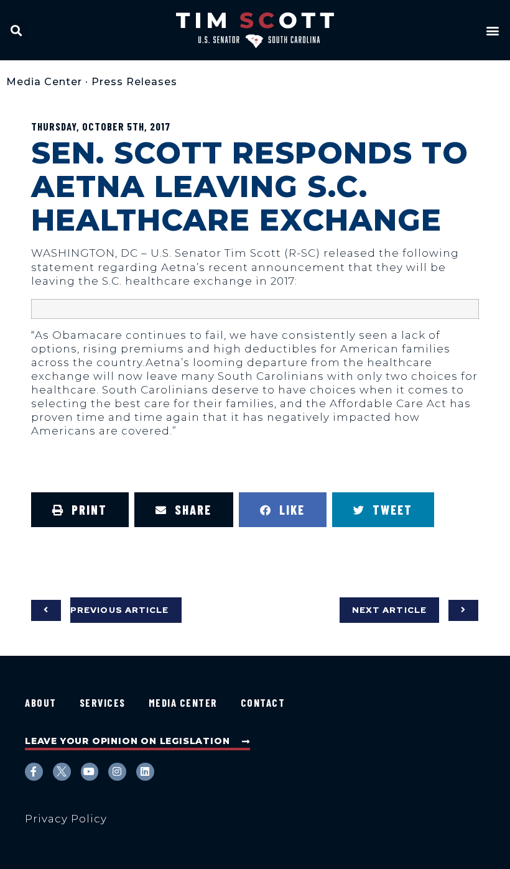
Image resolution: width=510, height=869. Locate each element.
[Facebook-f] (34, 772)
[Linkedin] (145, 772)
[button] (16, 30)
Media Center (44, 82)
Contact (263, 702)
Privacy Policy (66, 818)
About (41, 702)
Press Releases (134, 82)
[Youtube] (90, 772)
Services (103, 702)
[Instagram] (117, 772)
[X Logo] (62, 772)
